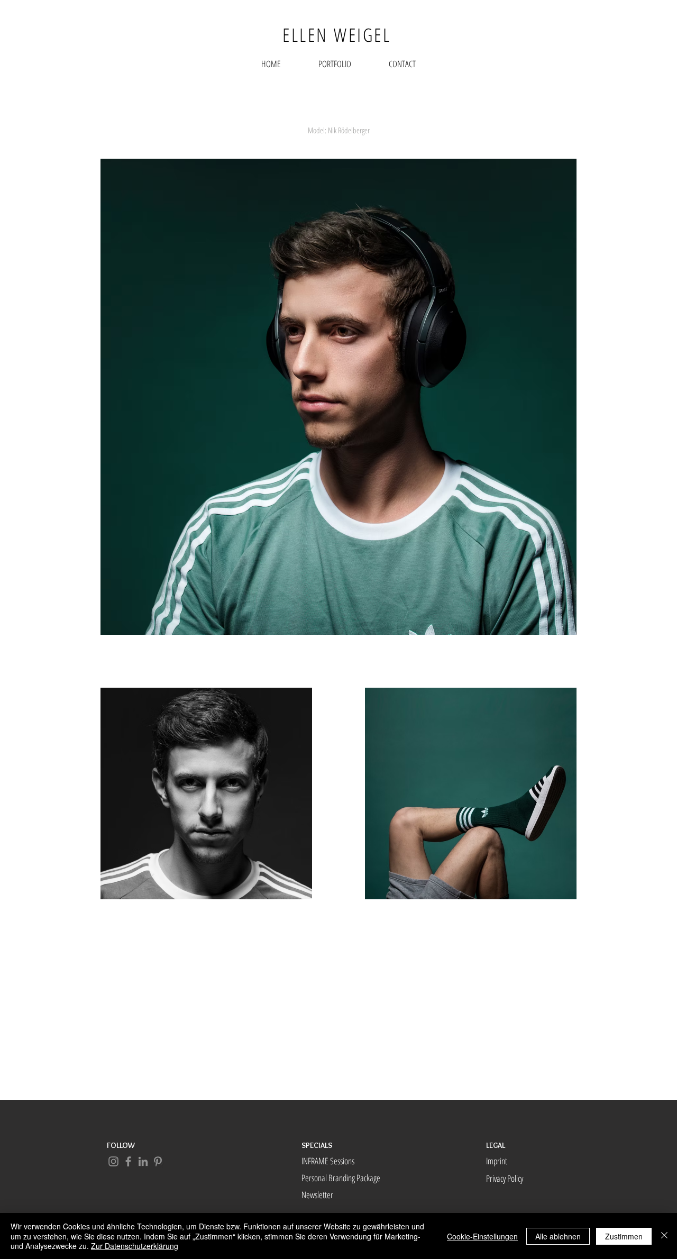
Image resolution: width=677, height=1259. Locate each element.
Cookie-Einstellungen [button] (482, 1236)
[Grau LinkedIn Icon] (143, 1161)
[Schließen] (664, 1236)
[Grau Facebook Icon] (128, 1161)
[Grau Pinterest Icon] (157, 1161)
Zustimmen (624, 1236)
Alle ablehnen (558, 1236)
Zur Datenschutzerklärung (134, 1245)
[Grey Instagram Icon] (113, 1161)
